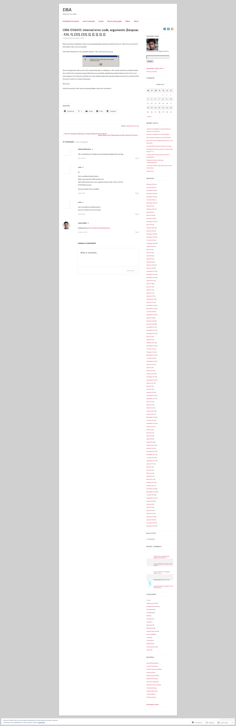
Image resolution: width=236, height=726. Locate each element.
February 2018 (151, 321)
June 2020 (149, 252)
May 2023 (149, 206)
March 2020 (150, 262)
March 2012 (150, 442)
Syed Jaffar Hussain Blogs (154, 685)
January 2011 (150, 485)
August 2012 (150, 426)
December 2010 (151, 489)
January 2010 (150, 520)
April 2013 (149, 405)
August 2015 (150, 364)
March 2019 (150, 296)
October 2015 (150, 358)
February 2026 (151, 184)
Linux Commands (89, 21)
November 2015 (151, 355)
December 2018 (151, 305)
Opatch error (150, 171)
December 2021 (151, 221)
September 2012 (151, 423)
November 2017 (151, 330)
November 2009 (151, 526)
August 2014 (150, 383)
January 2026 (150, 187)
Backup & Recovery (152, 606)
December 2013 (151, 395)
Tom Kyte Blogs (151, 694)
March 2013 (150, 408)
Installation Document (71, 21)
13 (155, 103)
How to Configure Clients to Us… (162, 572)
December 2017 (151, 327)
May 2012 (149, 436)
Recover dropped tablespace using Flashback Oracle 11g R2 (86, 134)
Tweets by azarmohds (152, 71)
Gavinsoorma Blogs (152, 666)
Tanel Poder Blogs (152, 688)
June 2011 (149, 470)
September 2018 (151, 314)
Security (149, 640)
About (136, 21)
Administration (132, 126)
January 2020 (150, 268)
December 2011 (151, 451)
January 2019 (150, 302)
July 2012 (149, 429)
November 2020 (151, 237)
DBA (67, 9)
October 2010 (150, 495)
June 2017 (149, 336)
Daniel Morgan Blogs (153, 663)
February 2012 (151, 445)
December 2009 (151, 523)
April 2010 (149, 510)
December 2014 (151, 377)
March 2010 (150, 513)
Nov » (150, 116)
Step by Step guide (114, 21)
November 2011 (151, 454)
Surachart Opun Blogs (153, 681)
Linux (148, 622)
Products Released (152, 631)
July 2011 (149, 467)
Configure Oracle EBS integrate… (163, 586)
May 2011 (149, 473)
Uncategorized (151, 647)
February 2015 (151, 374)
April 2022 (149, 212)
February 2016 (151, 352)
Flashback (149, 619)
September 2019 (151, 277)
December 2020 (151, 234)
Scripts (101, 21)
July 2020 (149, 249)
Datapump (149, 612)
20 (155, 108)
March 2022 (150, 215)
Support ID (149, 643)
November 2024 (151, 197)
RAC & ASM (150, 634)
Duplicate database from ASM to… (163, 564)
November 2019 (151, 274)
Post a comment (82, 142)
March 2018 (150, 318)
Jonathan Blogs (151, 672)
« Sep (148, 116)
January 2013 (150, 414)
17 (171, 103)
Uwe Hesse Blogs (151, 697)
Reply (137, 158)
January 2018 (150, 324)
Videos (127, 21)
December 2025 (151, 190)
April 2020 (149, 259)
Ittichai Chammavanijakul (154, 669)
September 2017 (151, 333)
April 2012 (149, 439)
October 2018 (150, 311)
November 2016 (151, 346)
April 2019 (149, 293)
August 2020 (150, 246)
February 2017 (151, 342)
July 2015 (149, 367)
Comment (130, 271)
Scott (155, 564)
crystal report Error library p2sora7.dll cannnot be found (117, 135)
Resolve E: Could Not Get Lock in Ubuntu (158, 134)
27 (155, 112)
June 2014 (149, 389)
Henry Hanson (158, 556)
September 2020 (151, 243)
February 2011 (151, 482)
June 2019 (149, 287)
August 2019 (150, 280)
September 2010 (151, 498)
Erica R (156, 572)
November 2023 (151, 203)
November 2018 (151, 308)
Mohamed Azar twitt (155, 68)
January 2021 (150, 231)
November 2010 (151, 492)
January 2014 (150, 392)
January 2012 (150, 448)
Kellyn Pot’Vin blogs (152, 678)
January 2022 (150, 218)
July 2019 (149, 283)
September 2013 (151, 398)
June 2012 (149, 433)
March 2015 (150, 370)
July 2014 (149, 386)
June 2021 (149, 224)
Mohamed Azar (153, 704)
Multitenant (150, 628)
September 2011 (151, 461)
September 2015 (151, 361)
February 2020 (151, 265)
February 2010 (151, 516)
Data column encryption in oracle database (159, 137)
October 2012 (150, 420)
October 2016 (150, 349)
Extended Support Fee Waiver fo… (161, 557)
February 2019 (151, 299)
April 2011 (149, 476)
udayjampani (157, 586)
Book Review (150, 609)
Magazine (149, 625)
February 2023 (151, 209)
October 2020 (150, 240)
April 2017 (149, 339)
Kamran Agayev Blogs (153, 675)
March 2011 (150, 479)
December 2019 (151, 271)
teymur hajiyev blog (152, 691)
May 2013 (149, 401)
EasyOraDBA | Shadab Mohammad (99, 228)
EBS (148, 616)
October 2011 (150, 457)
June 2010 (149, 504)
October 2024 (150, 200)
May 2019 (149, 290)
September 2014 (151, 380)
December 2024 (151, 193)
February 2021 (151, 228)
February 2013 (151, 411)
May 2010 (149, 507)
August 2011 (150, 464)
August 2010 (150, 501)
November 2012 (151, 417)
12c (148, 600)
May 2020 (149, 256)
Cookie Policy (41, 722)
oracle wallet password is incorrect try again (159, 146)
